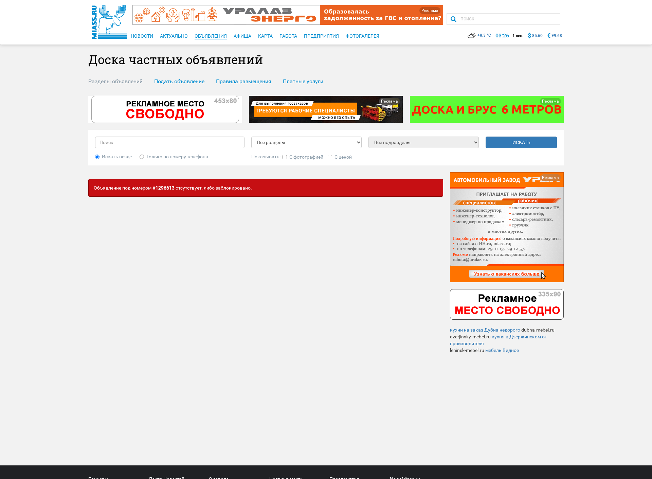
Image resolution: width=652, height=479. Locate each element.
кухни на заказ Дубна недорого (485, 330)
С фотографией (306, 157)
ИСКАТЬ (521, 142)
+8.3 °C (484, 35)
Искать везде (117, 156)
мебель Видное (502, 350)
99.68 (556, 35)
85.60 (537, 35)
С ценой (343, 157)
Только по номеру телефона (177, 156)
